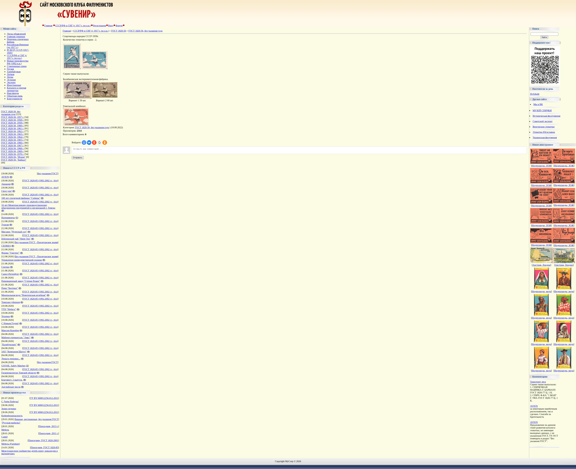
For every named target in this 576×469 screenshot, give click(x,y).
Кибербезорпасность (11, 415)
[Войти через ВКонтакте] (89, 142)
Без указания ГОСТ (48, 173)
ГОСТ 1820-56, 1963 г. (12, 134)
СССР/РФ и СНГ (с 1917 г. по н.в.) (73, 25)
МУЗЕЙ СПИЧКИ (542, 110)
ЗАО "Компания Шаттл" (13, 351)
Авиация (5, 184)
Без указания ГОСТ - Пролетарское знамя (36, 242)
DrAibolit (534, 94)
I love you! (6, 191)
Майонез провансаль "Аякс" (15, 337)
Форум (119, 25)
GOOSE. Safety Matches (13, 365)
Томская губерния (10, 302)
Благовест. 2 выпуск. (12, 380)
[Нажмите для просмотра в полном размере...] (72, 68)
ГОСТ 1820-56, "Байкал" (13, 160)
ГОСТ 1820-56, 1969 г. (12, 151)
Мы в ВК (538, 104)
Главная (48, 25)
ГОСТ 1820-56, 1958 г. (12, 120)
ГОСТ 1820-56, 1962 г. (12, 131)
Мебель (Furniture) (10, 444)
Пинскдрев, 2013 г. (48, 426)
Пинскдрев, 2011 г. (48, 433)
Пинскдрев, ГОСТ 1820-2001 (43, 440)
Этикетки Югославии (544, 132)
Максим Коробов (10, 330)
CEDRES (6, 246)
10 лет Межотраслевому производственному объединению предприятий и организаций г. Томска (28, 206)
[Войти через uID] (84, 142)
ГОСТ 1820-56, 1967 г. (12, 145)
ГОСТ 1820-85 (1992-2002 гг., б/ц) (40, 180)
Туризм (5, 224)
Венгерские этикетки (544, 126)
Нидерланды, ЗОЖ (541, 165)
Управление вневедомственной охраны (21, 260)
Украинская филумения (545, 137)
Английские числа (10, 387)
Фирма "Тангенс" (10, 253)
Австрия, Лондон (541, 265)
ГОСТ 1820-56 (118, 31)
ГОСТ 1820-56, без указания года (10, 113)
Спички (5, 267)
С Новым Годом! (10, 323)
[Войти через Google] (99, 142)
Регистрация (99, 25)
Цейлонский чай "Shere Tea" (16, 239)
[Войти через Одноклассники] (104, 142)
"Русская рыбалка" (11, 422)
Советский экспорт (542, 121)
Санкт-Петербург (10, 274)
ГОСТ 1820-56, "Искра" (13, 157)
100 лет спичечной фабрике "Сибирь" (20, 198)
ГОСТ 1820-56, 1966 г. (12, 142)
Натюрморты (8, 217)
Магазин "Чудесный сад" (14, 231)
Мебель (5, 429)
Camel (4, 437)
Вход (110, 25)
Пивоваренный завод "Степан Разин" (20, 281)
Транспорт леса (538, 381)
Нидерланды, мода (541, 291)
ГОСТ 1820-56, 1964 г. (12, 137)
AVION (5, 177)
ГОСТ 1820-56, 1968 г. (12, 148)
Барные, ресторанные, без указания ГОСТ (36, 419)
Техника (5, 316)
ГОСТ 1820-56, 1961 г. (12, 128)
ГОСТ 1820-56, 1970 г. (12, 154)
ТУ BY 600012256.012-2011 (44, 398)
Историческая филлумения (546, 116)
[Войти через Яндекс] (94, 142)
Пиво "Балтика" (9, 288)
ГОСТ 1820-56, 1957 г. (12, 117)
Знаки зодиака (8, 408)
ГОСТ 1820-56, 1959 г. (12, 123)
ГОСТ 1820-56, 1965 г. (12, 140)
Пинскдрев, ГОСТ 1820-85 (44, 447)
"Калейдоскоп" (9, 344)
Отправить (77, 157)
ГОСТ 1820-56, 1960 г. (12, 125)
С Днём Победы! (10, 401)
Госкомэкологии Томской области (18, 372)
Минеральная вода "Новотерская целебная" (23, 295)
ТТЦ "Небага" (8, 309)
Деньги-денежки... (10, 358)
